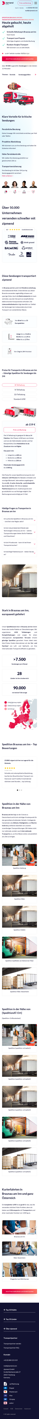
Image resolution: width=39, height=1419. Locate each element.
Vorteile (12, 74)
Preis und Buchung (25, 3)
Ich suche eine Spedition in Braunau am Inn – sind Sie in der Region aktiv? (18, 520)
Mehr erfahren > (7, 176)
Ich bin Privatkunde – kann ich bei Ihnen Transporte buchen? (17, 543)
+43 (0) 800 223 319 (11, 1360)
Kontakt (6, 1409)
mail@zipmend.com (31, 10)
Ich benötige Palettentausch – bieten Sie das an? (19, 553)
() (32, 8)
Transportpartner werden (12, 1344)
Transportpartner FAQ (11, 1348)
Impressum (27, 1409)
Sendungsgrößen (24, 74)
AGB (11, 1409)
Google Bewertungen (27, 229)
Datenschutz (18, 1409)
